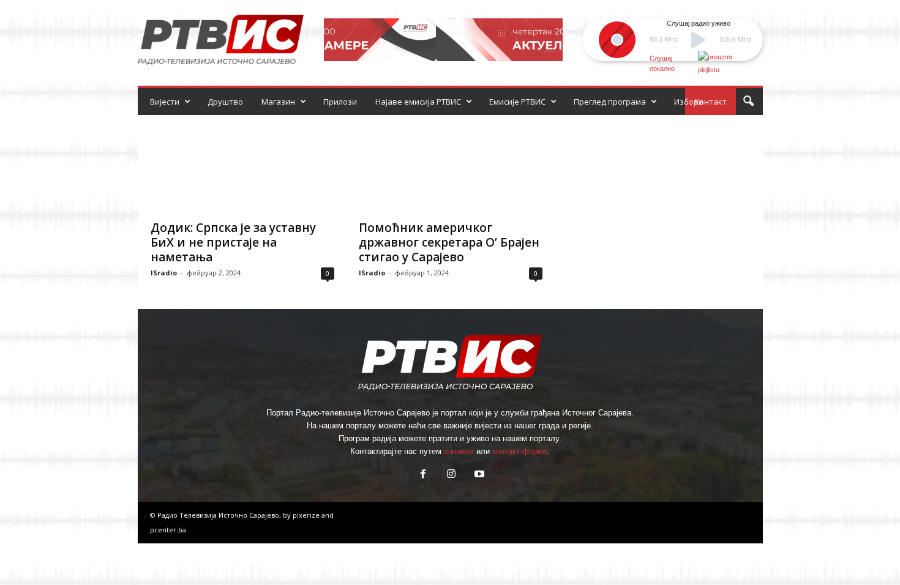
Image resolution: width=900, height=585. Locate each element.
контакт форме (519, 451)
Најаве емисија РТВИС (418, 101)
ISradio (164, 272)
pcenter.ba (168, 529)
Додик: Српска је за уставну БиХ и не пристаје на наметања (233, 242)
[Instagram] (451, 475)
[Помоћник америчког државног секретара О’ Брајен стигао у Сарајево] (450, 164)
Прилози (340, 101)
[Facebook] (423, 475)
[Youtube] (478, 475)
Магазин (278, 101)
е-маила (459, 451)
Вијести (164, 101)
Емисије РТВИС (517, 101)
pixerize (307, 515)
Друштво (225, 101)
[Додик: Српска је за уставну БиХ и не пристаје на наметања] (242, 164)
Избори (688, 101)
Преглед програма (610, 101)
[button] (748, 101)
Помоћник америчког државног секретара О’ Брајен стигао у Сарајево (449, 242)
